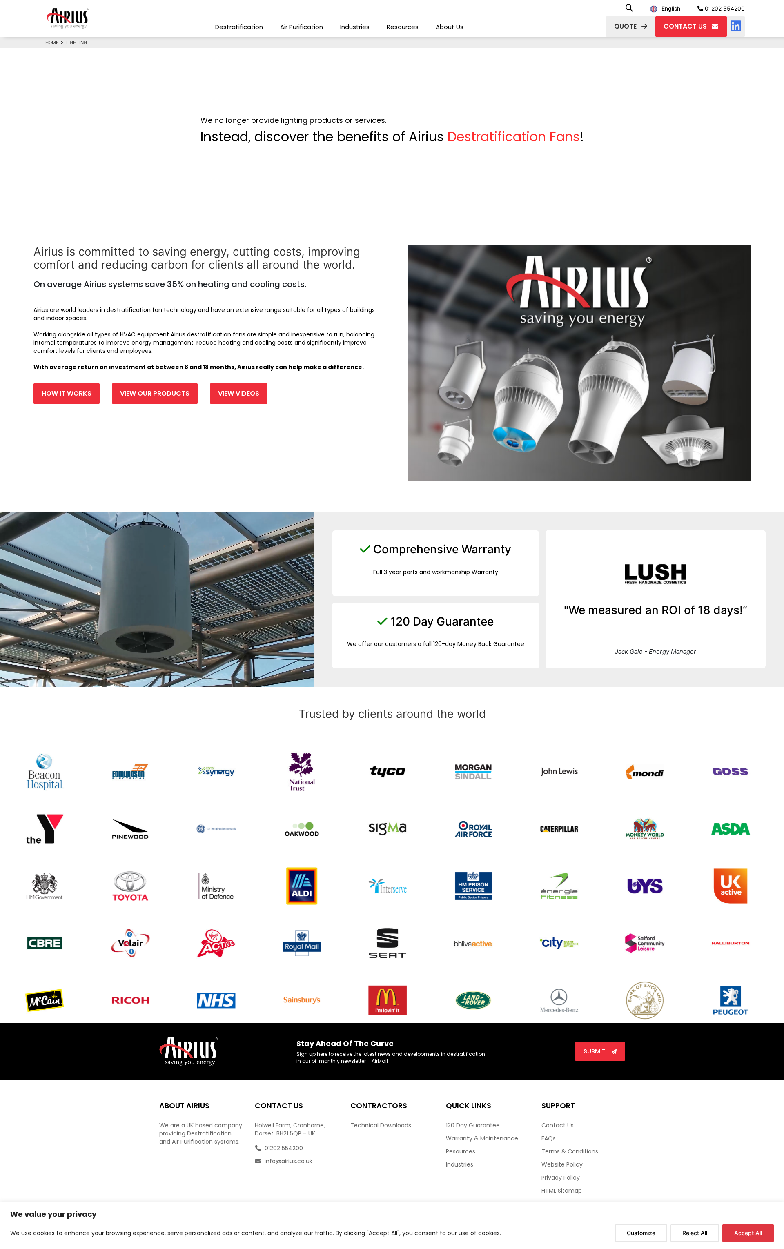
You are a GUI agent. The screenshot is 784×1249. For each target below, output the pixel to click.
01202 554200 (724, 8)
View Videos (238, 393)
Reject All (694, 1232)
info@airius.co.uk (287, 1161)
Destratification (239, 26)
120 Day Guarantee (473, 1125)
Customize (641, 1232)
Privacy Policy (560, 1177)
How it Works (66, 393)
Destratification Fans (514, 136)
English (671, 8)
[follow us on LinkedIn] (736, 26)
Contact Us (557, 1125)
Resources (403, 26)
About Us (449, 26)
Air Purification (301, 26)
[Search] (629, 8)
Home (52, 42)
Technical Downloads (380, 1125)
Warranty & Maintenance (482, 1138)
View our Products (154, 393)
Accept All (748, 1232)
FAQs (548, 1138)
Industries (355, 26)
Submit (595, 1051)
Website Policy (562, 1164)
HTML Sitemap (561, 1191)
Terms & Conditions (569, 1151)
